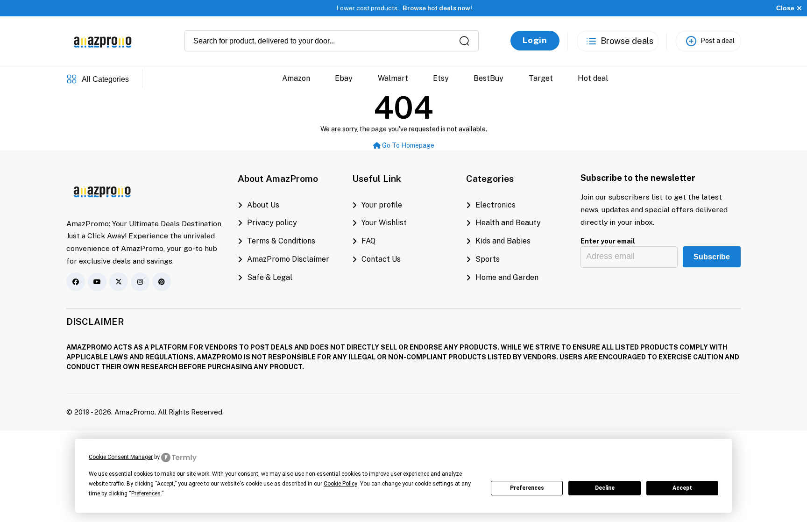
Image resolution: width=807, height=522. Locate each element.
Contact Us (381, 259)
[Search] (464, 40)
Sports (487, 259)
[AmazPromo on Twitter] (118, 281)
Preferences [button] (146, 493)
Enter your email (607, 241)
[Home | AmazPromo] (102, 190)
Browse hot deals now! (437, 8)
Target (541, 78)
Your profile (381, 204)
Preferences (527, 488)
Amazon (296, 78)
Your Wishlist (384, 222)
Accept (682, 488)
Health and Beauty (508, 222)
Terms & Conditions (281, 240)
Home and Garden (506, 277)
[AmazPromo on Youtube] (97, 281)
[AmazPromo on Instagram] (140, 281)
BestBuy (488, 78)
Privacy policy (272, 222)
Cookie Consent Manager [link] (121, 457)
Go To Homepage (407, 145)
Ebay (344, 78)
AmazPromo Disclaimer (288, 259)
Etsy (441, 78)
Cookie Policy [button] (340, 483)
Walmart (393, 78)
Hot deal (593, 78)
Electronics (495, 204)
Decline (605, 488)
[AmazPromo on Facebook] (75, 281)
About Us (263, 204)
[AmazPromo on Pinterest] (161, 281)
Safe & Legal (269, 277)
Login (535, 40)
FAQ (368, 240)
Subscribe (712, 257)
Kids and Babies (503, 240)
